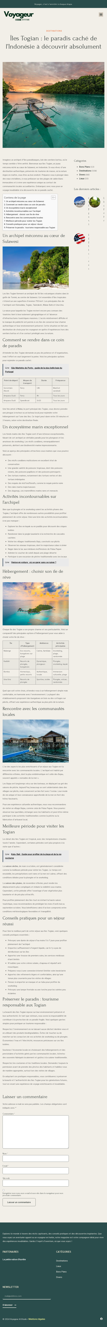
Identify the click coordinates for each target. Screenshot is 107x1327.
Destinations (54, 31)
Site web (6, 1178)
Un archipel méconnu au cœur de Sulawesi (25, 201)
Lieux (81, 178)
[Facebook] (101, 1319)
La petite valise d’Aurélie (14, 1259)
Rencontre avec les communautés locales (24, 218)
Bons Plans (84, 167)
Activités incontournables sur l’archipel (23, 211)
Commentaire (9, 1114)
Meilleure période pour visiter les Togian (24, 221)
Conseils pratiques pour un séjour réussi (24, 224)
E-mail (5, 1166)
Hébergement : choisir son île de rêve (22, 214)
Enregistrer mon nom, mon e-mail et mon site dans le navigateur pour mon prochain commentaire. (33, 1194)
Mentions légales (37, 1319)
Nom (5, 1154)
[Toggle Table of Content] (52, 197)
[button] (101, 14)
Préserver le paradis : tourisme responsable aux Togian (30, 228)
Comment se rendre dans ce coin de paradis (25, 205)
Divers (82, 174)
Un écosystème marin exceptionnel (21, 208)
